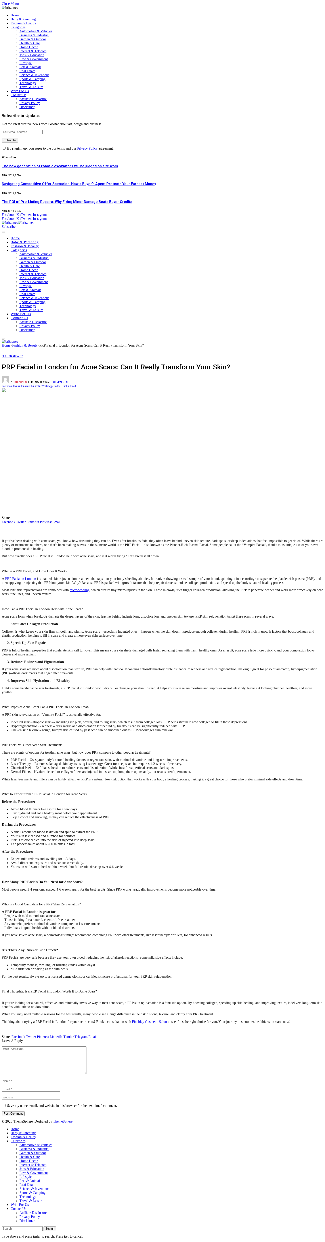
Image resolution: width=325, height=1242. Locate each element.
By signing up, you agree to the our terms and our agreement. (60, 148)
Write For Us (20, 91)
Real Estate (27, 71)
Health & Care (29, 43)
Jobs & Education (31, 55)
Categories (18, 27)
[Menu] (3, 231)
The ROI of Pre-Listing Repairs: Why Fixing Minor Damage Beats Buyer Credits (67, 202)
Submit (49, 1228)
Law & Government (33, 59)
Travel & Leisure (31, 87)
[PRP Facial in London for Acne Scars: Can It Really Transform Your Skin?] (134, 514)
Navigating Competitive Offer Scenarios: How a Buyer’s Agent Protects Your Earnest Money (79, 184)
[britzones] (18, 222)
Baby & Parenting (23, 19)
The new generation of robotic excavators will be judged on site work (60, 166)
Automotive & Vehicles (35, 31)
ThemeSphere (63, 1121)
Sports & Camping (32, 79)
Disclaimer (26, 107)
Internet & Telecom (32, 51)
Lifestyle (25, 63)
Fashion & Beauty (23, 23)
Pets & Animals (30, 67)
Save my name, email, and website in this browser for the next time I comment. (62, 1105)
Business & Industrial (34, 35)
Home (15, 15)
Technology (27, 83)
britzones (20, 382)
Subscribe (8, 226)
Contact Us (18, 95)
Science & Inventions (34, 75)
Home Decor (28, 47)
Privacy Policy (29, 103)
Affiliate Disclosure (33, 99)
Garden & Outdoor (32, 39)
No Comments (58, 382)
